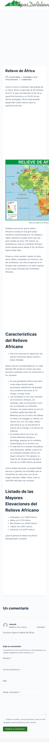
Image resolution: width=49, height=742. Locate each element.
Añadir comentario (11, 692)
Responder (41, 627)
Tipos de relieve (11, 80)
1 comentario (26, 80)
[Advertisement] (24, 34)
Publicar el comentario (15, 729)
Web (5, 681)
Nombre (7, 658)
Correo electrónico (11, 669)
